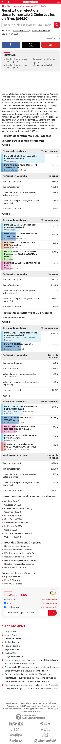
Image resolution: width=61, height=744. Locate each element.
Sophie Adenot (12, 642)
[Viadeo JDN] (45, 735)
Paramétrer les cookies (12, 709)
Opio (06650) (10, 530)
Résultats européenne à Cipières (20, 560)
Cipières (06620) (12, 576)
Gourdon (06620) (9, 34)
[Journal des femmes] (15, 724)
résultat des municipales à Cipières (29, 99)
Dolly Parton (11, 631)
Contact (54, 703)
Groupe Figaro (52, 709)
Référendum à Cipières (15, 567)
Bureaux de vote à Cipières (44, 59)
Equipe (24, 703)
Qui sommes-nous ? (12, 703)
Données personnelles (45, 706)
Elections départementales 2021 (22, 6)
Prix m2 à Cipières (13, 583)
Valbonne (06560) (12, 537)
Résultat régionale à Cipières (18, 549)
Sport (9, 603)
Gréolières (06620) (41, 30)
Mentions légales (38, 709)
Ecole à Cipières (12, 580)
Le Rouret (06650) (13, 526)
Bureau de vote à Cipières (16, 546)
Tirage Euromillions (14, 656)
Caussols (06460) (21, 30)
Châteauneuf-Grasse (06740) (18, 508)
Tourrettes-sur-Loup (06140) (18, 533)
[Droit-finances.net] (45, 729)
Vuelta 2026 (10, 653)
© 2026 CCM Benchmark (31, 712)
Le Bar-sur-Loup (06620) (16, 522)
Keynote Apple (12, 649)
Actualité (10, 599)
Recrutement (30, 706)
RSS (22, 706)
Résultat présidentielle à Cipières (20, 553)
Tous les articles (13, 706)
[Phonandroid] (45, 741)
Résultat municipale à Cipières (19, 564)
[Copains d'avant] (15, 735)
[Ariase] (15, 740)
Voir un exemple (49, 599)
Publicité (46, 703)
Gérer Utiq (26, 709)
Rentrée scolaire (12, 646)
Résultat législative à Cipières (18, 556)
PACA (43, 6)
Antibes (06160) (11, 501)
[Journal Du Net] (15, 729)
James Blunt (11, 635)
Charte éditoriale (34, 703)
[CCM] (45, 724)
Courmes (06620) (12, 512)
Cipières (36, 62)
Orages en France (13, 638)
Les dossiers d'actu (15, 607)
